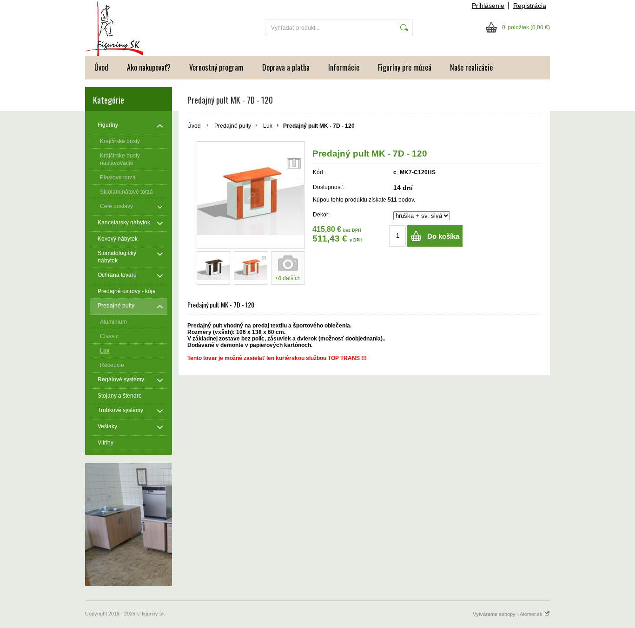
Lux (267, 126)
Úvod (101, 67)
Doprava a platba (286, 67)
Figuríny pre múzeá (404, 67)
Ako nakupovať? (149, 67)
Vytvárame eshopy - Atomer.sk (508, 614)
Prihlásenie (488, 5)
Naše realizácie (471, 67)
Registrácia (529, 5)
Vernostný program (216, 67)
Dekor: (321, 214)
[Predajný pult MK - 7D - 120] (250, 195)
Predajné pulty (232, 126)
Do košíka (443, 236)
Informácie (343, 67)
